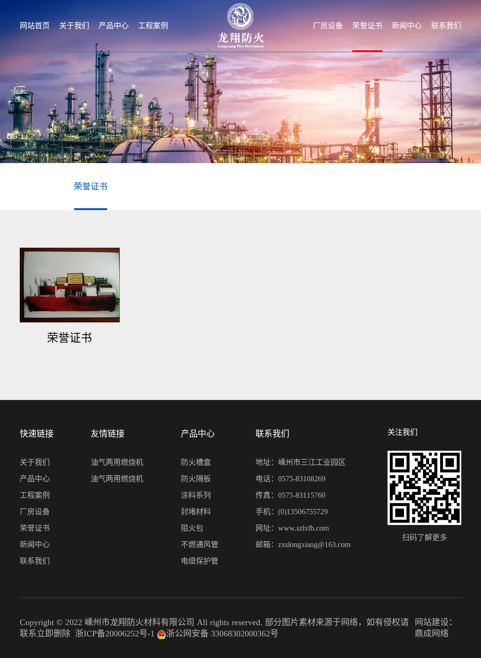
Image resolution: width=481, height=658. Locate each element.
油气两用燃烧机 (117, 462)
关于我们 (74, 26)
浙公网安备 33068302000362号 (222, 633)
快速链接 (37, 434)
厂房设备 (328, 26)
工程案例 (153, 26)
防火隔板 (196, 479)
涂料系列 (196, 495)
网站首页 (35, 26)
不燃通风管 (199, 544)
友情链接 (107, 434)
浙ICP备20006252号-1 (115, 633)
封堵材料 (196, 512)
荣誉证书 (367, 26)
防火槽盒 (196, 462)
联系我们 (446, 26)
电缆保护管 (199, 561)
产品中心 (114, 26)
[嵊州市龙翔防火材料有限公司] (240, 25)
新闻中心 (407, 26)
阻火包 (192, 528)
